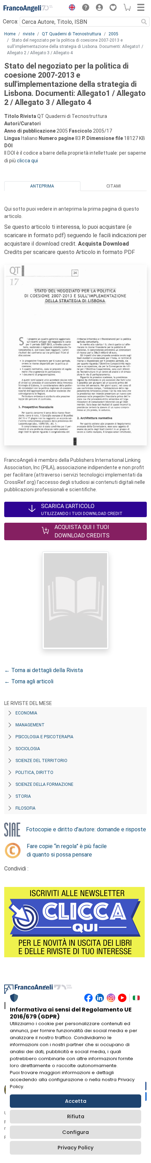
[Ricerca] (144, 22)
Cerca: (10, 21)
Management (30, 725)
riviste (28, 33)
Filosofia (25, 808)
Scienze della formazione (44, 784)
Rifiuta (75, 1116)
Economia (26, 713)
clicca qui (27, 160)
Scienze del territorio (41, 760)
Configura (75, 1132)
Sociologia (27, 748)
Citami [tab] (113, 186)
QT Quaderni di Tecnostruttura (71, 33)
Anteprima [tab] (42, 186)
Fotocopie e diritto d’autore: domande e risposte (86, 829)
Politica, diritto (34, 772)
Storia (23, 796)
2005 (113, 33)
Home (9, 33)
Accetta (75, 1101)
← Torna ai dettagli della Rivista (43, 670)
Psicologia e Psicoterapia (44, 736)
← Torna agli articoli (28, 681)
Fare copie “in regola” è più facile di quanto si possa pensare (67, 850)
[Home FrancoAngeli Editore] (28, 8)
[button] (70, 8)
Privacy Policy (75, 1147)
